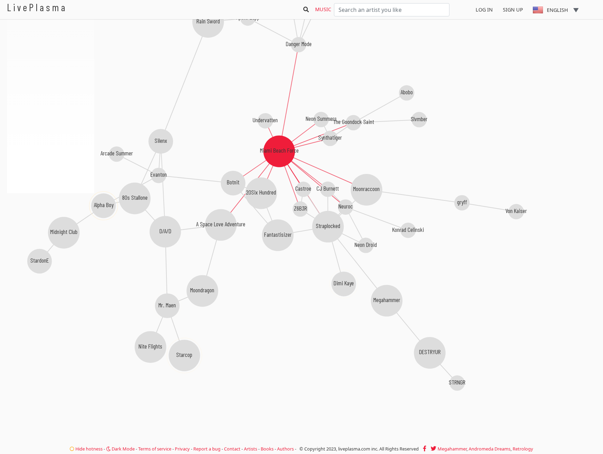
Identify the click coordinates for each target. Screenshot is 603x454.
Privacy (182, 449)
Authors (285, 449)
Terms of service (154, 449)
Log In (484, 9)
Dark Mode (123, 449)
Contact (232, 449)
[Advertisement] (50, 230)
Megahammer (452, 449)
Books (267, 449)
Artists (250, 449)
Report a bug (207, 449)
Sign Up (513, 9)
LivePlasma (37, 7)
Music (323, 9)
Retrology (523, 449)
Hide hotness (88, 449)
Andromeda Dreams (490, 449)
